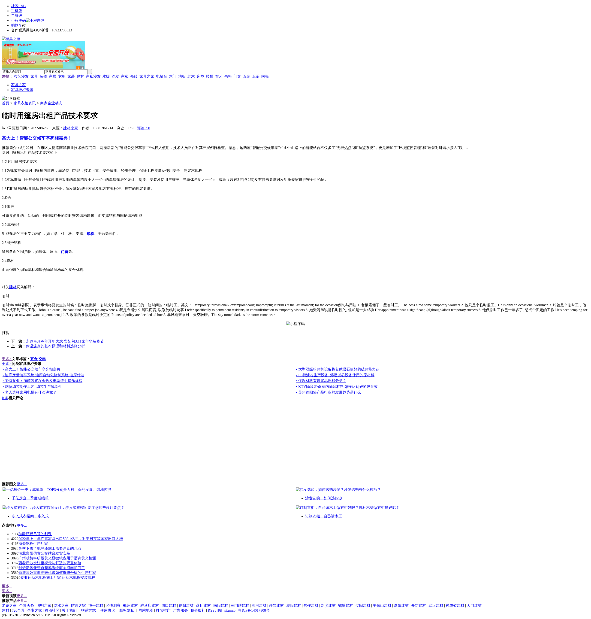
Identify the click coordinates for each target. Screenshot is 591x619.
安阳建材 (363, 605)
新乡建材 (328, 605)
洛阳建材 (401, 605)
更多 (7, 359)
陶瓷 (265, 76)
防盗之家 (78, 605)
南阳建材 (220, 605)
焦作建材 (311, 605)
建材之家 (70, 128)
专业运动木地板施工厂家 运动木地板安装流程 (57, 578)
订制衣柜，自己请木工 (323, 516)
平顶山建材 (382, 605)
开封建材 (418, 605)
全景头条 (26, 605)
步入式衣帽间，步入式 (30, 516)
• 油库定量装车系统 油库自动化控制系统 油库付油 (43, 375)
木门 (172, 76)
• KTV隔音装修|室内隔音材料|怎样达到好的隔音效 (337, 386)
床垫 (200, 76)
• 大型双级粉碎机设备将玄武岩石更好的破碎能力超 (338, 369)
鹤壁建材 (345, 605)
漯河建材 (259, 605)
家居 (52, 76)
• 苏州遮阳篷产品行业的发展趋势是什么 (328, 392)
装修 (43, 76)
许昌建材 (276, 605)
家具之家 (146, 76)
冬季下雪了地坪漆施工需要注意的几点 (49, 548)
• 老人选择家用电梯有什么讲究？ (30, 392)
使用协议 (107, 610)
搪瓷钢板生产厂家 (33, 544)
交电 (42, 359)
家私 (124, 76)
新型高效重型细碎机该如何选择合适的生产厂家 (57, 573)
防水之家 (61, 605)
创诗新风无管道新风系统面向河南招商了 (51, 568)
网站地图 (146, 610)
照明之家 (43, 605)
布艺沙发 (21, 76)
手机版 (16, 11)
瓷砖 (134, 76)
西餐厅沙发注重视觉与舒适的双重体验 (49, 563)
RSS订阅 (215, 610)
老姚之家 (9, 605)
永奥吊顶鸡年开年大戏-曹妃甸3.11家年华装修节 (65, 341)
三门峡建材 (240, 605)
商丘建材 (203, 605)
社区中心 (18, 6)
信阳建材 (186, 605)
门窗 (237, 76)
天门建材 (474, 605)
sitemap (229, 610)
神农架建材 (455, 605)
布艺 (219, 76)
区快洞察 (113, 605)
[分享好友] (11, 98)
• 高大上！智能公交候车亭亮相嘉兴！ (33, 369)
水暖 (106, 76)
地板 (182, 76)
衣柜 (62, 76)
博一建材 (95, 605)
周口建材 (168, 605)
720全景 (18, 610)
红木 (191, 76)
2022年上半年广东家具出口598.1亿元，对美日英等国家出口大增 (70, 539)
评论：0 (143, 128)
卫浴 (255, 76)
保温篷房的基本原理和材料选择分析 (55, 346)
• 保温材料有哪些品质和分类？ (321, 381)
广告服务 (180, 610)
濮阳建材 (293, 605)
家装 (71, 76)
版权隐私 (126, 610)
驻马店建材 (149, 605)
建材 (80, 76)
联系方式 (88, 610)
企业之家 (34, 610)
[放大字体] (4, 127)
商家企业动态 (51, 103)
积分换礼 (197, 610)
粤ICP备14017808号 (254, 610)
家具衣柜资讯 (25, 103)
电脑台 (161, 76)
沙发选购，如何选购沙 (323, 498)
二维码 (16, 16)
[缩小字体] (9, 127)
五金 (246, 76)
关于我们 (69, 610)
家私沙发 (93, 76)
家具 (34, 76)
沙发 (115, 76)
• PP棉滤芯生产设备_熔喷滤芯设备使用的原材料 (335, 375)
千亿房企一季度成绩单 (30, 498)
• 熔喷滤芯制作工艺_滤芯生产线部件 (32, 386)
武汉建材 (435, 605)
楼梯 (209, 76)
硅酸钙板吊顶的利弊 (35, 534)
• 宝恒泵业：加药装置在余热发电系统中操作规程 (42, 381)
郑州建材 (130, 605)
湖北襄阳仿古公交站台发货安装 (44, 553)
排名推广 (163, 610)
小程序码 (18, 20)
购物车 (16, 25)
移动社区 (52, 610)
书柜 (228, 76)
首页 (5, 103)
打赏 (5, 333)
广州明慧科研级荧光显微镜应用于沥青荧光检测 (57, 558)
